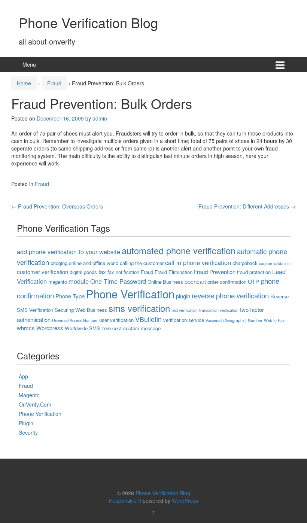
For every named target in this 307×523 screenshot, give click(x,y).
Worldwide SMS (82, 328)
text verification (184, 310)
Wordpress (49, 328)
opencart (195, 281)
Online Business (165, 281)
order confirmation (226, 281)
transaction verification (218, 310)
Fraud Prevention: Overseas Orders (57, 206)
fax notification (123, 272)
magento (57, 281)
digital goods (83, 272)
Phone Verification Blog (88, 22)
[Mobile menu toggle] (280, 64)
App (23, 376)
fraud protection (254, 272)
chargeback (245, 263)
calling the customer (142, 263)
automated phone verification (178, 250)
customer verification (42, 272)
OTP (253, 281)
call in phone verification (198, 262)
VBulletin (148, 319)
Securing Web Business (81, 309)
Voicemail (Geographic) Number (234, 320)
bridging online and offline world (84, 263)
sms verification (139, 307)
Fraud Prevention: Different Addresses (247, 206)
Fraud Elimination (173, 272)
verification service (183, 319)
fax (102, 272)
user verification (116, 319)
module (79, 281)
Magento (29, 395)
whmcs (26, 328)
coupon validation (274, 263)
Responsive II (125, 500)
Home (24, 83)
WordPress (185, 500)
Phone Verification (130, 293)
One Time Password (118, 281)
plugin (183, 296)
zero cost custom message (131, 328)
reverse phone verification (230, 295)
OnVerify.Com (35, 404)
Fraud (54, 83)
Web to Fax (274, 320)
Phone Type (70, 296)
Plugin (26, 423)
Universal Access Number (75, 320)
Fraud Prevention (214, 272)
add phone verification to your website (68, 251)
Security (28, 432)
